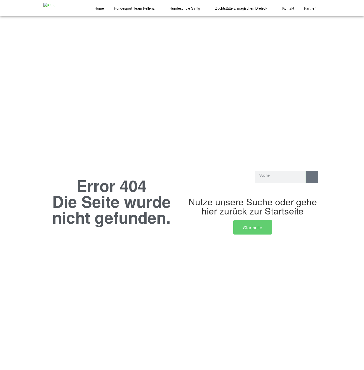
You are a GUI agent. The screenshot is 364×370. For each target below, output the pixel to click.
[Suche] (312, 177)
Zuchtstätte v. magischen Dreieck (241, 8)
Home (99, 8)
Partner (310, 8)
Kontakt (288, 8)
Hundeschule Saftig (185, 8)
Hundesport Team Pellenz (134, 8)
